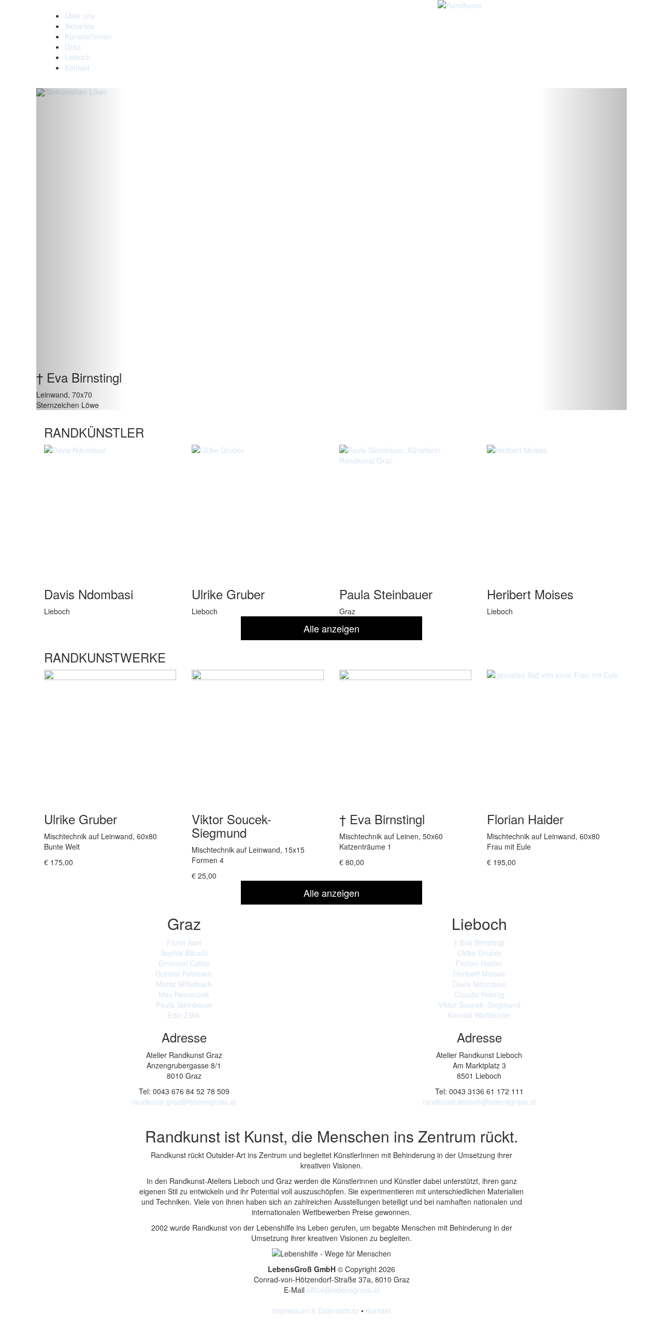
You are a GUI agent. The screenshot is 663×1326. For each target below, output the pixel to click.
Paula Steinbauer (184, 1004)
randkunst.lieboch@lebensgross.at (479, 1101)
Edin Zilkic (183, 1015)
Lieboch (78, 57)
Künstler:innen (88, 36)
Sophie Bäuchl (184, 953)
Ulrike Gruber (479, 953)
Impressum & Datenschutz (315, 1310)
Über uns (80, 15)
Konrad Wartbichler (479, 1015)
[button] (80, 249)
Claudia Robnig (479, 994)
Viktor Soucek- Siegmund (479, 1004)
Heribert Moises (479, 973)
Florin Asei (184, 942)
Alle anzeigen (331, 628)
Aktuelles (79, 26)
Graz (73, 46)
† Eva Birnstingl (479, 942)
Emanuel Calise (184, 963)
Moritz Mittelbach (184, 984)
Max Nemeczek (183, 994)
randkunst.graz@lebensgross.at (184, 1101)
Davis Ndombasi (479, 984)
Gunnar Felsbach (183, 973)
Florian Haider (479, 963)
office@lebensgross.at (343, 1290)
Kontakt (77, 67)
